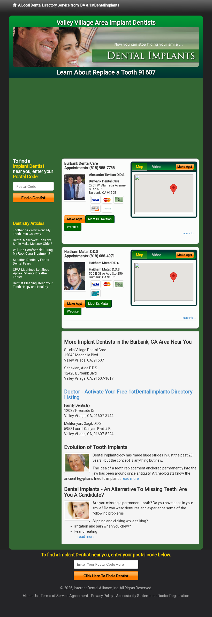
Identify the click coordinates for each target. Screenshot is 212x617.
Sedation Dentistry (26, 260)
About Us (30, 596)
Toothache (20, 230)
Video (156, 167)
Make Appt (74, 219)
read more (130, 478)
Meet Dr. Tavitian (100, 219)
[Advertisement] (106, 117)
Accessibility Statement (135, 596)
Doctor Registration (173, 596)
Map (139, 167)
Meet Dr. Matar (98, 304)
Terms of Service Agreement (64, 596)
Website (73, 227)
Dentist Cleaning (25, 283)
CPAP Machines (24, 270)
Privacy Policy (102, 596)
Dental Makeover (25, 240)
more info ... (189, 233)
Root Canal (26, 253)
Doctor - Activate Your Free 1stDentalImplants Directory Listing (128, 394)
